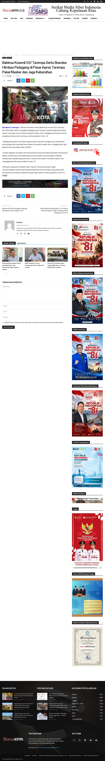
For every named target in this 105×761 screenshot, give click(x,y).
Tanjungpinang (54, 18)
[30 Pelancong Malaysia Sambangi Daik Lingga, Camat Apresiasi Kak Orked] (7, 696)
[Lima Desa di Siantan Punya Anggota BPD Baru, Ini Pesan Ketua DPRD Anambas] (57, 255)
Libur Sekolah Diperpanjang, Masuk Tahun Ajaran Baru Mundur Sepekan (58, 695)
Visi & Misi (27, 755)
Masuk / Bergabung (23, 1)
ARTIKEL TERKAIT (8, 243)
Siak (21, 18)
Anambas (67, 18)
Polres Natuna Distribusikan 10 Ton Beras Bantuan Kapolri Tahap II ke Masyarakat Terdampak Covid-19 (54, 211)
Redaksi (9, 76)
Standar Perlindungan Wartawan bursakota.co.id (53, 755)
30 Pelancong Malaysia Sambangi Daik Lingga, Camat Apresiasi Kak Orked (23, 695)
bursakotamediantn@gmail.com (48, 747)
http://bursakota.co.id (22, 225)
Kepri (10, 55)
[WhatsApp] (33, 81)
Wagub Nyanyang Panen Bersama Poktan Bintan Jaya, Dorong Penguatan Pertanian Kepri (23, 705)
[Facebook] (87, 1)
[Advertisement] (52, 36)
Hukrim (85, 18)
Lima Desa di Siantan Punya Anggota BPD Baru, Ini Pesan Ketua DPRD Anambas (56, 265)
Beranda (4, 55)
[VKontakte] (97, 1)
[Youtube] (101, 1)
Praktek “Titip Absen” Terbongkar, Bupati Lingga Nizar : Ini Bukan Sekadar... (58, 715)
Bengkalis (40, 18)
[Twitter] (91, 1)
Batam (76, 18)
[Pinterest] (28, 81)
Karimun (29, 18)
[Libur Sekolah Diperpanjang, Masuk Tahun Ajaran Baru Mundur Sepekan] (42, 696)
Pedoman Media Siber (75, 755)
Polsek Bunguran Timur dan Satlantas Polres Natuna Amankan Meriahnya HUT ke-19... (23, 715)
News (6, 18)
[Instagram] (22, 234)
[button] (84, 1)
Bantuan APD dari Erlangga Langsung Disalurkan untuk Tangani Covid (14, 210)
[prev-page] (3, 273)
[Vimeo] (94, 1)
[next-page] (7, 273)
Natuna (14, 18)
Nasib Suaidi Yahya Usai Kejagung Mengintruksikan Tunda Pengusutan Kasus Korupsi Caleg (58, 705)
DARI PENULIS (21, 243)
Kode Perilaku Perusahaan (91, 755)
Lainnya (93, 18)
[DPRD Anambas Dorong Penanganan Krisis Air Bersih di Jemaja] (35, 255)
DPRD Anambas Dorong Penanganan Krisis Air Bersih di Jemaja (34, 265)
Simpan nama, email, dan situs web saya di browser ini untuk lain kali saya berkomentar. (33, 322)
